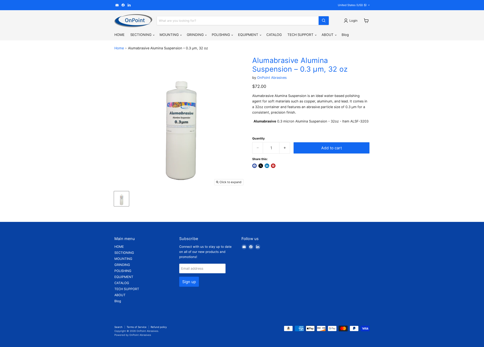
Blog (345, 35)
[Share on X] (260, 165)
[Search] (324, 20)
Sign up (189, 281)
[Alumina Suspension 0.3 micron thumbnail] (121, 198)
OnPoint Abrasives (272, 78)
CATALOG (274, 35)
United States (352, 5)
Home (119, 48)
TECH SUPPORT (300, 35)
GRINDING (196, 35)
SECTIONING (141, 35)
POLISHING (221, 35)
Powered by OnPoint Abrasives (132, 334)
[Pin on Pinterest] (273, 165)
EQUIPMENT (248, 35)
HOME (119, 35)
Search (118, 326)
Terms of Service (137, 326)
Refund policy (159, 326)
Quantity (258, 138)
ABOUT (328, 35)
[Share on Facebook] (254, 165)
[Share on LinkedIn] (267, 165)
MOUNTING (170, 35)
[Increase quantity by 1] (284, 148)
